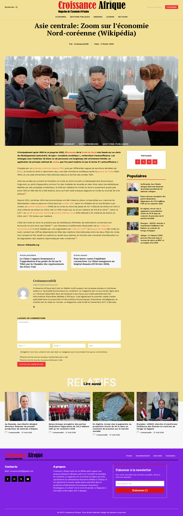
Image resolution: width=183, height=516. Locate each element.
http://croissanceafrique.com (45, 285)
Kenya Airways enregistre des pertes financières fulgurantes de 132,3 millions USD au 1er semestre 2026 (153, 200)
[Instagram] (14, 479)
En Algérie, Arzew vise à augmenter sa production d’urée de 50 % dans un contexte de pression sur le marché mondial (152, 213)
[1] (25, 193)
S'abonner (138, 490)
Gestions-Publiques (115, 144)
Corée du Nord (89, 152)
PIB (32, 229)
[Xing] (34, 306)
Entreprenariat (65, 144)
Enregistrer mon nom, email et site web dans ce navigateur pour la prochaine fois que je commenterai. (63, 352)
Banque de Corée (98, 229)
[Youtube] (28, 479)
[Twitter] (143, 161)
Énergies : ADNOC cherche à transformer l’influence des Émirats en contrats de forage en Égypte (153, 227)
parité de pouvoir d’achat (39, 213)
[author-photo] (6, 432)
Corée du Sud (78, 229)
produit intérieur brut (64, 213)
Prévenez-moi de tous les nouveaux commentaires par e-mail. (44, 357)
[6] (76, 238)
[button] (12, 7)
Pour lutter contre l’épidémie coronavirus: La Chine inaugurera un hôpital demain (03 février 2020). (94, 261)
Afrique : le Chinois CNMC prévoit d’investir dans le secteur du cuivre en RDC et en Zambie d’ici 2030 (152, 239)
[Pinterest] (149, 161)
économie (71, 152)
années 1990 (68, 203)
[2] (108, 209)
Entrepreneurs (88, 144)
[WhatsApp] (154, 161)
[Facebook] (137, 161)
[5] (85, 228)
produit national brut (37, 206)
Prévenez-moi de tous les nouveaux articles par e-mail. (41, 360)
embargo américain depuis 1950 (48, 168)
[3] (22, 212)
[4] (52, 225)
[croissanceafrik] (23, 293)
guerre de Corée (105, 171)
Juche (56, 162)
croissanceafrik (81, 44)
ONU (20, 171)
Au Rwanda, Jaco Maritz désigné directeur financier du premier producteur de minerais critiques (152, 188)
